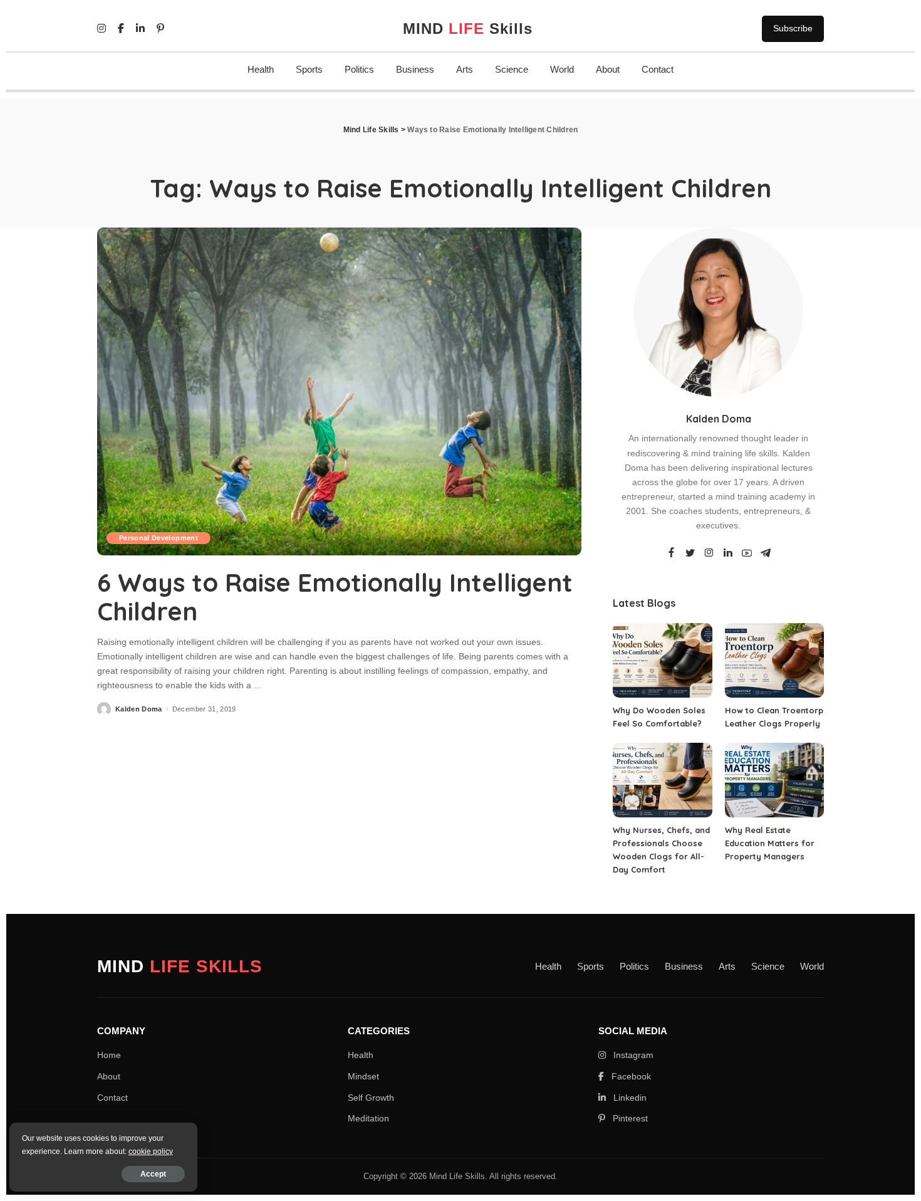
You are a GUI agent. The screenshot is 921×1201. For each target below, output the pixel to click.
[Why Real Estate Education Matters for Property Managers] (774, 780)
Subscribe (793, 28)
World (562, 69)
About (608, 69)
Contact (658, 69)
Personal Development (158, 538)
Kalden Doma (138, 709)
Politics (359, 69)
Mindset (363, 1076)
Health (260, 69)
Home (109, 1055)
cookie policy (150, 1151)
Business (415, 69)
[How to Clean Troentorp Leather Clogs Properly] (774, 660)
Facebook (630, 1076)
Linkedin (629, 1098)
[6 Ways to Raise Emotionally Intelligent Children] (339, 391)
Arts (464, 69)
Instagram (632, 1055)
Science (511, 69)
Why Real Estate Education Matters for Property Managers (769, 843)
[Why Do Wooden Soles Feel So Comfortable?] (662, 660)
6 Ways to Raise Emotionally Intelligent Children (335, 597)
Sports (309, 69)
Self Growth (371, 1098)
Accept (153, 1174)
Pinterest (629, 1118)
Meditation (368, 1118)
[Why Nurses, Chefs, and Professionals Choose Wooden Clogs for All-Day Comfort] (662, 780)
